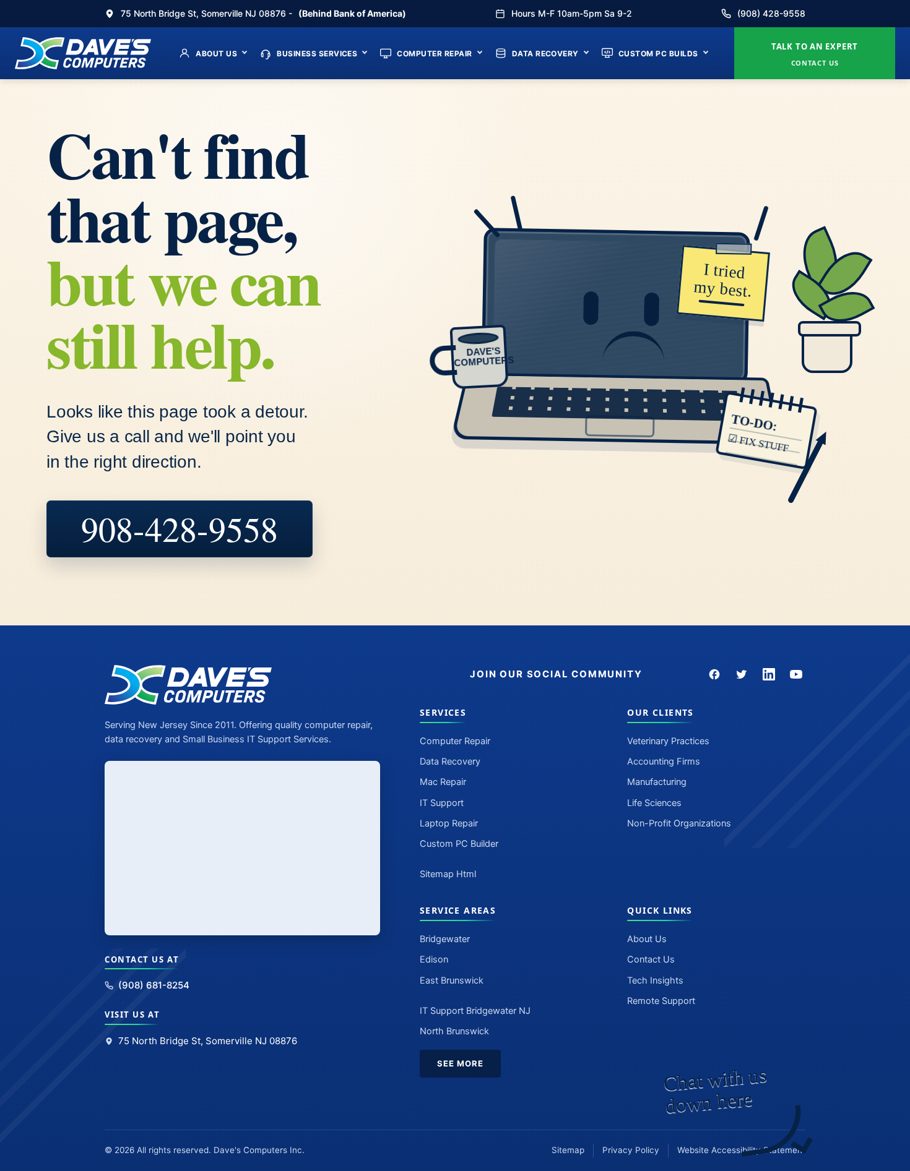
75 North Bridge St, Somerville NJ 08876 (207, 1041)
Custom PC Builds (658, 53)
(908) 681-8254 (153, 985)
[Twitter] (741, 674)
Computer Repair (434, 53)
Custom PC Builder (459, 843)
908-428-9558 (179, 528)
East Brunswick (451, 980)
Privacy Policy (630, 1150)
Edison (434, 959)
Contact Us (651, 959)
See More (460, 1063)
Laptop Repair (449, 823)
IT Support (442, 803)
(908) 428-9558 (771, 13)
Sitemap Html (448, 874)
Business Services (317, 53)
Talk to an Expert (814, 54)
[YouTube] (796, 674)
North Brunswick (454, 1031)
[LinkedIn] (769, 674)
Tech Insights (655, 980)
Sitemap (568, 1150)
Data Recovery (545, 53)
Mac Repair (443, 781)
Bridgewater (445, 939)
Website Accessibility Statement (741, 1150)
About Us (216, 53)
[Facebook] (714, 674)
